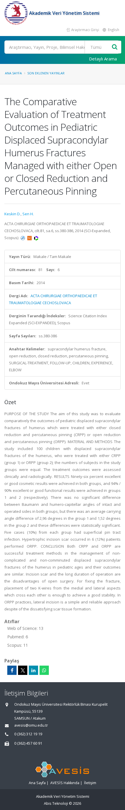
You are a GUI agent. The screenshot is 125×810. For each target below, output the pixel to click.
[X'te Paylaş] (22, 670)
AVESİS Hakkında (64, 782)
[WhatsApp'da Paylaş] (44, 670)
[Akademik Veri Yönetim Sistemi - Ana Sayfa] (16, 13)
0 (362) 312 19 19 (28, 734)
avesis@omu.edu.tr (31, 725)
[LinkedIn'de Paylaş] (33, 670)
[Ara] (114, 47)
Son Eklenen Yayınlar (46, 73)
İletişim (90, 782)
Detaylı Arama (103, 59)
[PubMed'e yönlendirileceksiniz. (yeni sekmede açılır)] (23, 237)
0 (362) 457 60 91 (28, 743)
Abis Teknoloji (56, 803)
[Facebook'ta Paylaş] (12, 670)
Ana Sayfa (13, 73)
